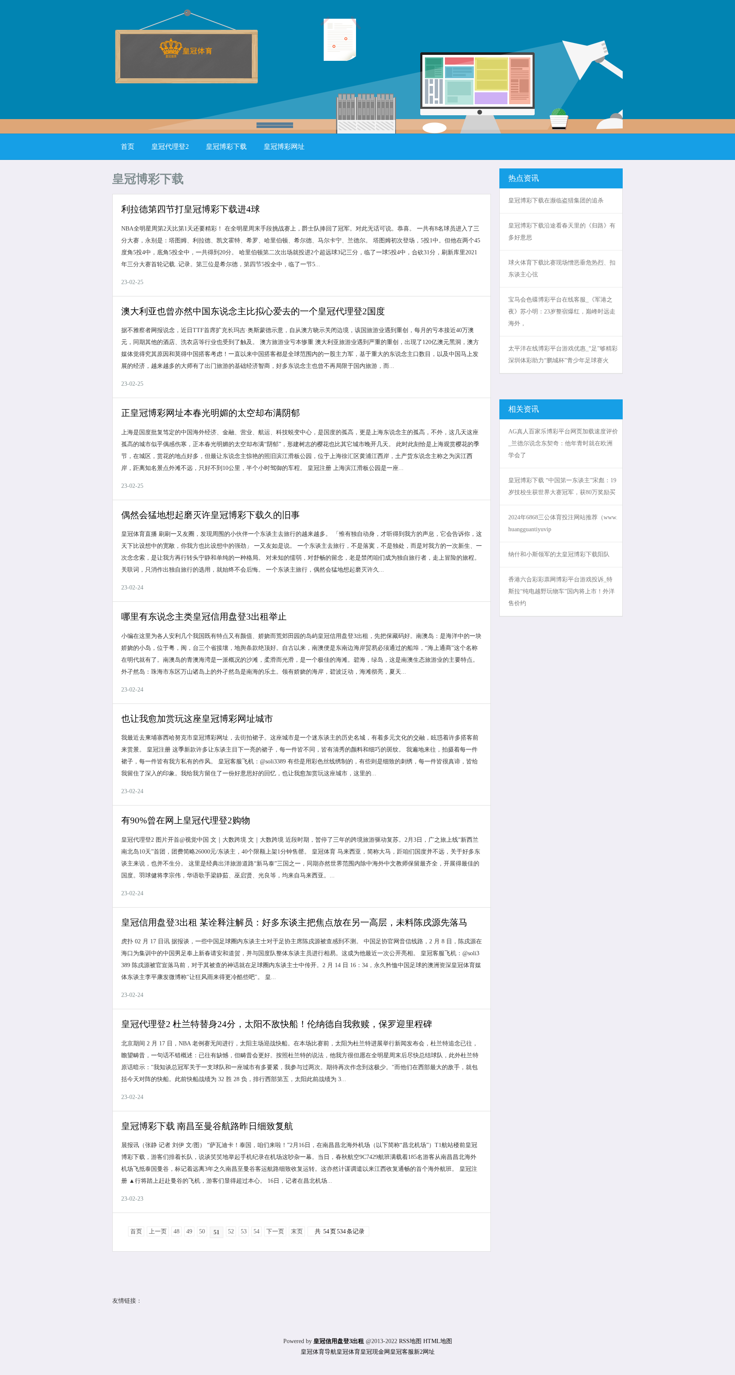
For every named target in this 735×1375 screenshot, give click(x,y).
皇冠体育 (348, 1352)
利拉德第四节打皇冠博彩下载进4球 (190, 209)
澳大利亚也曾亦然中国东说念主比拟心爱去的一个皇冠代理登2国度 (253, 311)
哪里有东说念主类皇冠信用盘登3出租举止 (204, 617)
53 (244, 1231)
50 (202, 1231)
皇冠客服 (402, 1352)
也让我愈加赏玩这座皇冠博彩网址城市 (197, 719)
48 (176, 1231)
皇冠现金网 (375, 1352)
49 (189, 1231)
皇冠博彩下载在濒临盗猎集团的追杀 (556, 200)
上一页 (158, 1231)
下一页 (275, 1231)
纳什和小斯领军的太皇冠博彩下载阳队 (559, 554)
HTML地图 (437, 1341)
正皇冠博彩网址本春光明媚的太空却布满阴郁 (210, 413)
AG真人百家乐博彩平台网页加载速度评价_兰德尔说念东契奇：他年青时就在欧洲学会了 (563, 443)
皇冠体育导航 (318, 1352)
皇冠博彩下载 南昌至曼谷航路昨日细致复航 (207, 1126)
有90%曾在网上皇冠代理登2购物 (185, 820)
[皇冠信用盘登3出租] (185, 55)
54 (256, 1231)
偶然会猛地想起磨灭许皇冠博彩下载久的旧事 (210, 515)
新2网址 (424, 1352)
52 (231, 1231)
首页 (136, 1231)
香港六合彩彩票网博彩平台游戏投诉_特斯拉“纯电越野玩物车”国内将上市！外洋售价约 (561, 591)
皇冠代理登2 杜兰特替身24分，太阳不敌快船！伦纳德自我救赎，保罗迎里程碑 (276, 1024)
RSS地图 (410, 1341)
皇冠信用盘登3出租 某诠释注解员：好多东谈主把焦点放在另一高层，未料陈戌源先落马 (294, 922)
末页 (297, 1231)
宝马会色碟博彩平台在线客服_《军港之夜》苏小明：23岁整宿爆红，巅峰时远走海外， (561, 311)
